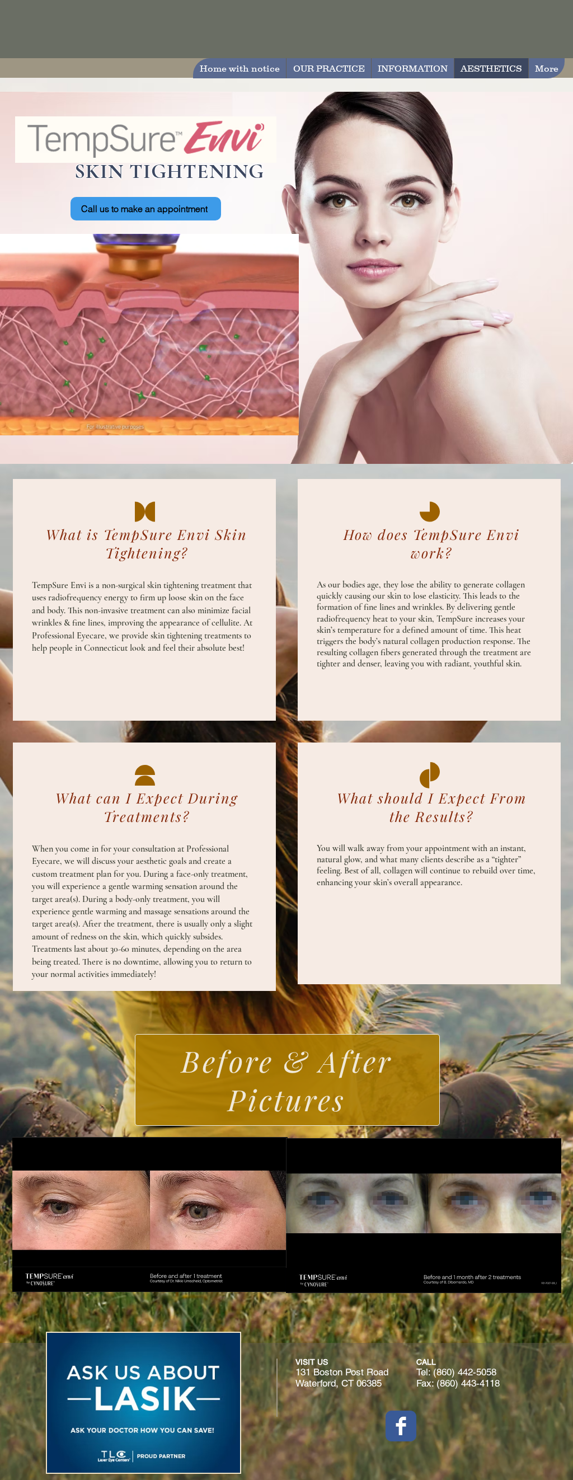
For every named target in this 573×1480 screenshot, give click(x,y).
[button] (284, 423)
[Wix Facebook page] (401, 1426)
